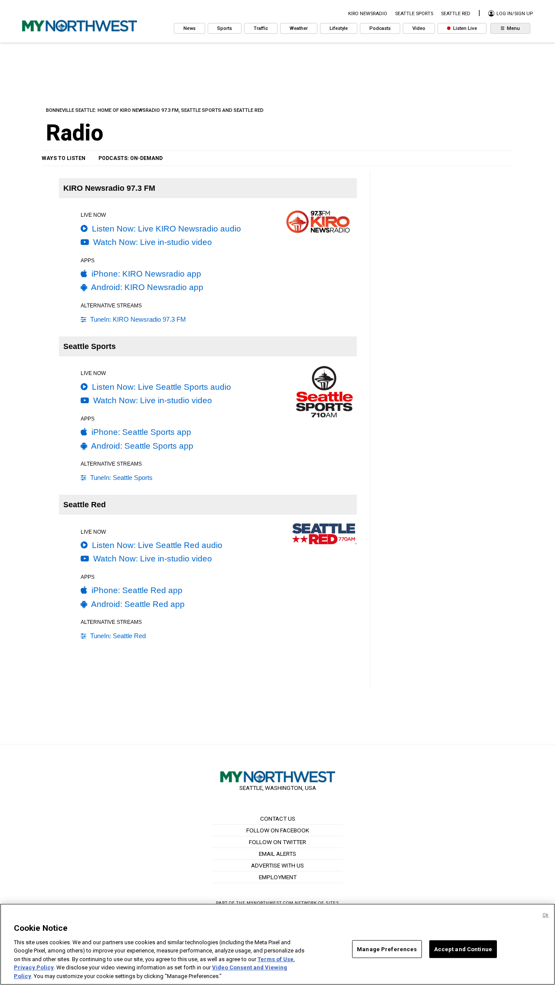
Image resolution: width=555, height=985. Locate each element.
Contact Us (277, 818)
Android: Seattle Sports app (141, 445)
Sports (224, 28)
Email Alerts (277, 853)
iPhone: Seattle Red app (136, 590)
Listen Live (464, 28)
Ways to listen (63, 158)
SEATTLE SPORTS (414, 13)
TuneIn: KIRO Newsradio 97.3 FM (137, 319)
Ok (545, 915)
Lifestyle (339, 28)
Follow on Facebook (277, 830)
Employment (278, 877)
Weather (299, 28)
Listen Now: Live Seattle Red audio (156, 545)
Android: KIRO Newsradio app (146, 287)
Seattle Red (455, 13)
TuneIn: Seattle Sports (120, 477)
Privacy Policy (34, 968)
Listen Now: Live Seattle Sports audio (160, 386)
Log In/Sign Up (514, 13)
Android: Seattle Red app (137, 604)
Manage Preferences (387, 949)
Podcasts (380, 28)
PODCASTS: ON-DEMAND (130, 158)
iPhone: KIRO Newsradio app (145, 273)
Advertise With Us (277, 865)
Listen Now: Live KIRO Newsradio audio (165, 228)
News (189, 28)
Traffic (261, 28)
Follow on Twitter (277, 841)
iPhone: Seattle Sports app (140, 432)
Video (418, 28)
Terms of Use (276, 959)
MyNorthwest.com (270, 902)
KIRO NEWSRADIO (367, 13)
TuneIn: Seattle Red (117, 635)
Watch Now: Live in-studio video (151, 242)
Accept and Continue (463, 949)
